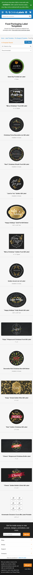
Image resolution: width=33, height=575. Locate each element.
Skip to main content (6, 6)
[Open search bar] (6, 12)
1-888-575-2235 (22, 558)
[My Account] (26, 12)
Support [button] (3, 549)
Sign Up (26, 534)
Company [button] (4, 553)
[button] (2, 12)
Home (2, 38)
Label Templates (9, 38)
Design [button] (3, 544)
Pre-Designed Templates (21, 38)
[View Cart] (30, 12)
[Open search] (30, 16)
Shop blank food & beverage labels (21, 30)
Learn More (28, 569)
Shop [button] (2, 540)
